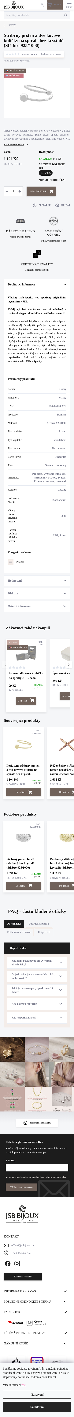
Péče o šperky (34, 361)
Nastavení (37, 1394)
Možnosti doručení (52, 180)
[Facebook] (7, 1263)
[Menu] (69, 5)
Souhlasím (37, 1407)
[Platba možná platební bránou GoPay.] (57, 1361)
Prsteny (20, 561)
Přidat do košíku (37, 191)
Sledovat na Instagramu (40, 1122)
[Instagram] (16, 1263)
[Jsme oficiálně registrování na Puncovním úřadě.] (16, 1361)
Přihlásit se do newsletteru (21, 1187)
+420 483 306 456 (21, 1252)
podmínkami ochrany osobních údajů (49, 1177)
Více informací (14, 144)
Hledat (65, 15)
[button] (68, 664)
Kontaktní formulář (22, 1276)
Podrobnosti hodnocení (51, 54)
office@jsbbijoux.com (23, 1245)
